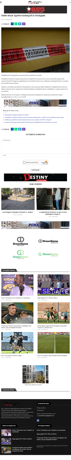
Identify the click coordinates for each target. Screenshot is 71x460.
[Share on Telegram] (19, 23)
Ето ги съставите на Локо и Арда (11, 355)
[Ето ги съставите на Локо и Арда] (17, 342)
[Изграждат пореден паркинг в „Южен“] (18, 199)
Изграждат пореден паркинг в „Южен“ (17, 115)
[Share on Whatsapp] (15, 23)
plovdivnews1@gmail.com (46, 415)
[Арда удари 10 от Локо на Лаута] (54, 285)
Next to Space (40, 447)
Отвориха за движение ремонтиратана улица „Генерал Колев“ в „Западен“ (28, 120)
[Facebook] (38, 420)
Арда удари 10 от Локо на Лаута (47, 298)
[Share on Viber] (23, 23)
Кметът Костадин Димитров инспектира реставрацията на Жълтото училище (31, 122)
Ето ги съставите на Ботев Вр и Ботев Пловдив (52, 355)
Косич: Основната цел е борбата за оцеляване (15, 298)
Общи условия (41, 408)
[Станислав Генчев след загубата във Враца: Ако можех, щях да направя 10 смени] (17, 313)
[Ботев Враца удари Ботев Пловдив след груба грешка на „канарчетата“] (54, 313)
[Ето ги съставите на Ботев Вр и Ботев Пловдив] (54, 342)
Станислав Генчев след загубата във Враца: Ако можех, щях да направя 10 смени (16, 326)
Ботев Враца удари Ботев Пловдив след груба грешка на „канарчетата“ (52, 326)
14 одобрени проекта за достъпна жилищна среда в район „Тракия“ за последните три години (34, 117)
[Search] (70, 2)
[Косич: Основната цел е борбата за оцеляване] (17, 285)
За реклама (40, 410)
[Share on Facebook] (12, 23)
